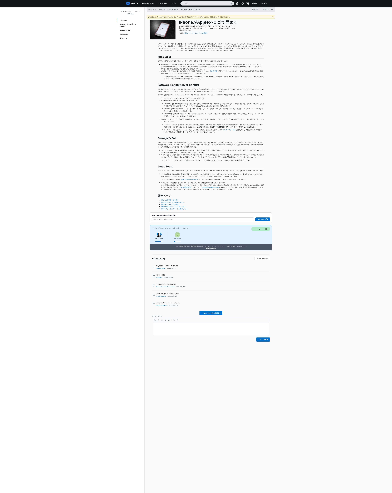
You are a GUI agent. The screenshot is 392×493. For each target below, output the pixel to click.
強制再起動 (213, 71)
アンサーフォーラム (229, 130)
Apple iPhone (173, 9)
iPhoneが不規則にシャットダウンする (173, 207)
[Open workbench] (237, 3)
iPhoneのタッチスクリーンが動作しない (174, 209)
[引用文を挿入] (168, 320)
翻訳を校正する (225, 17)
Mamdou (159, 277)
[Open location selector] (242, 3)
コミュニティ (163, 3)
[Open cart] (248, 3)
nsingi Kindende (161, 305)
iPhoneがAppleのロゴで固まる (130, 12)
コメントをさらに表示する (212, 313)
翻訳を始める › (211, 248)
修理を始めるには (148, 3)
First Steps (123, 20)
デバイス (151, 9)
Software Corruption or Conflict (128, 25)
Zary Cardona (160, 268)
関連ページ (123, 38)
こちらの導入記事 (185, 187)
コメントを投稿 (263, 339)
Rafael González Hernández (165, 287)
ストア (174, 3)
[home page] (132, 3)
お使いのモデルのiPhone (189, 180)
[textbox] (211, 329)
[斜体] (158, 320)
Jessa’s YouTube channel (210, 187)
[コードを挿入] (162, 320)
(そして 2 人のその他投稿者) (199, 33)
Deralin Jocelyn (161, 296)
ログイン (264, 3)
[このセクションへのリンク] (157, 57)
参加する (255, 3)
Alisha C (186, 33)
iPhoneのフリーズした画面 (170, 204)
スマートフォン (161, 9)
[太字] (155, 320)
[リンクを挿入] (165, 320)
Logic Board (124, 34)
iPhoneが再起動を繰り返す (170, 200)
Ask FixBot (261, 219)
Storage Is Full (125, 30)
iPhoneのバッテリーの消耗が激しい (172, 202)
